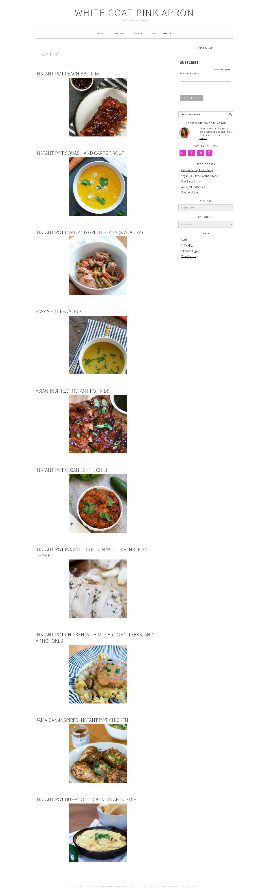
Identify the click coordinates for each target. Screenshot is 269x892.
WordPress (191, 886)
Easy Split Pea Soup (58, 311)
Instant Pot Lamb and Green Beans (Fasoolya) (89, 232)
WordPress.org (189, 256)
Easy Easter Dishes (191, 181)
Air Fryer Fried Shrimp (193, 187)
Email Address (189, 73)
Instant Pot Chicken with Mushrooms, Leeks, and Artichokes (94, 637)
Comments (189, 250)
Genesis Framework (158, 886)
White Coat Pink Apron (134, 12)
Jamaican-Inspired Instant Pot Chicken (82, 720)
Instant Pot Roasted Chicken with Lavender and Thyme (93, 552)
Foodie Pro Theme (103, 886)
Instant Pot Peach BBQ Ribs (68, 73)
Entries (187, 245)
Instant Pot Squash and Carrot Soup (80, 153)
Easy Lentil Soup (190, 192)
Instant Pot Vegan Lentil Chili (71, 470)
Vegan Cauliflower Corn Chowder (199, 176)
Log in (184, 239)
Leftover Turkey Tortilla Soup (197, 170)
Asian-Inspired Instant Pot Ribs (72, 390)
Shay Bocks (123, 886)
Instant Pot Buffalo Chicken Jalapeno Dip (86, 799)
